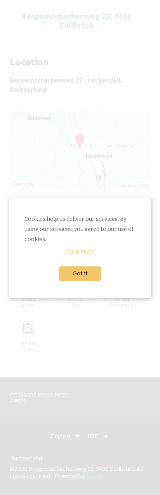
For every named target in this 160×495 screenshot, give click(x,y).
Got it (79, 273)
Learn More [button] (79, 251)
